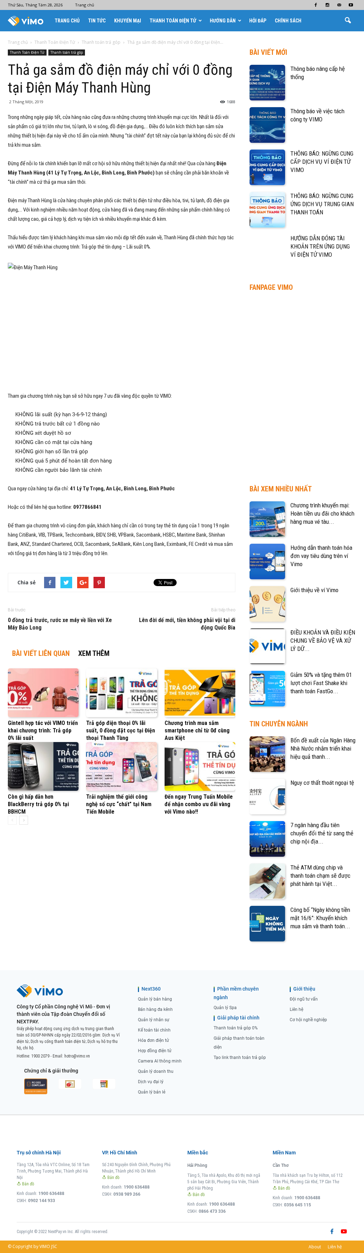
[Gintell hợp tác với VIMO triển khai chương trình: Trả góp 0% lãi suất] (43, 692)
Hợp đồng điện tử (154, 1050)
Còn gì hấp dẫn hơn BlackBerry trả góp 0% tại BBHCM (38, 804)
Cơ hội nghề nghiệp (308, 1019)
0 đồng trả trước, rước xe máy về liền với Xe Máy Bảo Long (60, 624)
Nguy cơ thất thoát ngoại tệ (322, 782)
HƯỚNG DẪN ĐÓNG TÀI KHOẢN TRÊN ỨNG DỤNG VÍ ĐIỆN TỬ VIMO (320, 246)
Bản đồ (27, 1183)
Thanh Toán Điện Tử (173, 21)
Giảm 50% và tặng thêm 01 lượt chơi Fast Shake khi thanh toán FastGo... (321, 683)
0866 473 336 (212, 1211)
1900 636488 (51, 1193)
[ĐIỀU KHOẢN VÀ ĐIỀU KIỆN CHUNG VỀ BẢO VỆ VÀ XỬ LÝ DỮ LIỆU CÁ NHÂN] (267, 646)
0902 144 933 (41, 1200)
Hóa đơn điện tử (153, 1040)
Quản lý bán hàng (155, 999)
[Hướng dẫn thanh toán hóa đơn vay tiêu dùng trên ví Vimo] (267, 561)
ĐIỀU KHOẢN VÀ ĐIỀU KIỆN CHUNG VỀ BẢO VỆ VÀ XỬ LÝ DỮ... (322, 640)
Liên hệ (296, 1009)
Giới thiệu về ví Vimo (314, 590)
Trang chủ (84, 4)
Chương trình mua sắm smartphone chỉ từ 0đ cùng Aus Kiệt (197, 730)
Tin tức (97, 21)
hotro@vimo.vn (77, 1056)
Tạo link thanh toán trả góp (240, 1057)
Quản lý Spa (225, 1007)
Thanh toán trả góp (66, 52)
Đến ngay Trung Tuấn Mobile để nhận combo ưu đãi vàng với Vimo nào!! (199, 804)
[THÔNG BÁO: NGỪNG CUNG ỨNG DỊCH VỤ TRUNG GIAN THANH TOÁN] (267, 210)
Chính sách (288, 21)
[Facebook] (315, 5)
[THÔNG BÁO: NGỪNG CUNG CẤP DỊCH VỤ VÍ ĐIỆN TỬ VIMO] (267, 167)
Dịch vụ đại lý (151, 1081)
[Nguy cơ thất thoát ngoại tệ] (267, 796)
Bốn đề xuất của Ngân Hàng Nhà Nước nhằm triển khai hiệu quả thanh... (322, 748)
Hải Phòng (197, 1165)
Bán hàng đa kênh (155, 1009)
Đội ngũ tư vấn (304, 999)
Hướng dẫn (223, 21)
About (315, 1247)
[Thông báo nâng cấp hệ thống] (267, 82)
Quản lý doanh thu (155, 1071)
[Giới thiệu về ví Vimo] (267, 604)
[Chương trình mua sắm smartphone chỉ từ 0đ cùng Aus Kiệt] (200, 692)
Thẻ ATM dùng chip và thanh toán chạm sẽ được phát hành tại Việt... (320, 875)
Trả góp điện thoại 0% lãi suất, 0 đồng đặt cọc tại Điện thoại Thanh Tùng (120, 730)
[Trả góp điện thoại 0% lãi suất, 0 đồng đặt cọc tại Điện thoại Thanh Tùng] (121, 692)
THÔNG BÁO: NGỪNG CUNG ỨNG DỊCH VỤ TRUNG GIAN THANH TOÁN (322, 204)
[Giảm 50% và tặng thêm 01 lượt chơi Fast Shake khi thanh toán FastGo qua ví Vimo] (267, 688)
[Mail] (339, 5)
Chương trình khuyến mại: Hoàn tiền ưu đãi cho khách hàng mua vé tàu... (322, 513)
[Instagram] (327, 5)
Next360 (151, 989)
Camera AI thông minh (160, 1061)
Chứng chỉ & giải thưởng (51, 1071)
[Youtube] (351, 5)
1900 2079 (40, 1056)
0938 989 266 (126, 1194)
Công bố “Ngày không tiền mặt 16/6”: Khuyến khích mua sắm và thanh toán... (320, 918)
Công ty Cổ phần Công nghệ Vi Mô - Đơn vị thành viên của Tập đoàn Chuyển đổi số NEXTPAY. (63, 1014)
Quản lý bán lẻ (151, 1092)
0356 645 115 (297, 1204)
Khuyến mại (127, 21)
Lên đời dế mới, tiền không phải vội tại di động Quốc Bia (187, 624)
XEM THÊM (93, 653)
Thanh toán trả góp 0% (236, 1027)
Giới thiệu (304, 989)
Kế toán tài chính (154, 1030)
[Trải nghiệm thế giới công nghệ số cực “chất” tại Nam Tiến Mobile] (121, 766)
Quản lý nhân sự (153, 1019)
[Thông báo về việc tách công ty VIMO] (267, 125)
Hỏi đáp (257, 21)
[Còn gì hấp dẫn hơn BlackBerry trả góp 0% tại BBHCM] (43, 766)
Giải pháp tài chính (238, 1017)
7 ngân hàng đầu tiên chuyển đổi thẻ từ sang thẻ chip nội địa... (321, 833)
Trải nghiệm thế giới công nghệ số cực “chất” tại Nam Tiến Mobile (118, 804)
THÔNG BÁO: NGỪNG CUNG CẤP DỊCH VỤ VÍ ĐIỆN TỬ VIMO (321, 161)
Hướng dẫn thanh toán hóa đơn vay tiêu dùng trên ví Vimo (321, 556)
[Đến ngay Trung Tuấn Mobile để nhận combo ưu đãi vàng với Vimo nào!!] (200, 766)
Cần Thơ (281, 1165)
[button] (347, 20)
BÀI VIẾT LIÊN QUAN (41, 653)
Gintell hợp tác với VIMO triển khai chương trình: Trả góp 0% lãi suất (43, 730)
